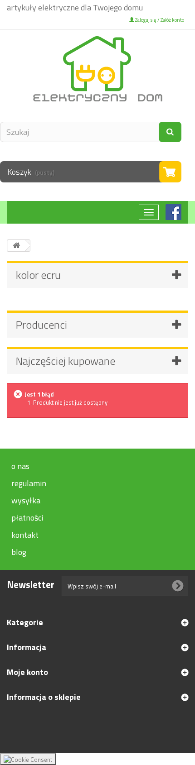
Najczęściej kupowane (65, 361)
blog (18, 552)
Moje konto (27, 672)
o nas (20, 466)
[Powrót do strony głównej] (16, 245)
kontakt (25, 535)
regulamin (28, 483)
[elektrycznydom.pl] (97, 68)
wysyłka (25, 500)
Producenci (41, 324)
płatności (27, 518)
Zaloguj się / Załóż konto (159, 20)
